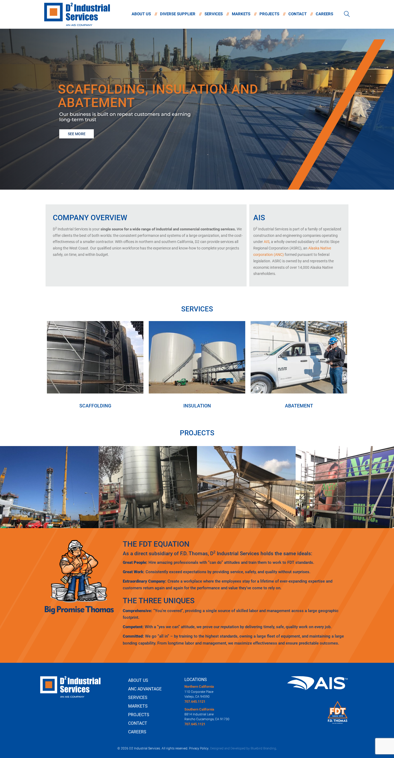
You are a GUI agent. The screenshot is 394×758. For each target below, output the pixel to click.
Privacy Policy (199, 748)
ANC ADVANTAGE (145, 688)
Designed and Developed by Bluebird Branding (243, 748)
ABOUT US (138, 680)
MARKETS (138, 706)
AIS (266, 242)
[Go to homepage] (77, 14)
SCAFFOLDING (95, 406)
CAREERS (137, 731)
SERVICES (137, 697)
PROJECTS (138, 714)
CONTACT (137, 723)
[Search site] (347, 15)
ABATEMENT (299, 406)
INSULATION (197, 406)
